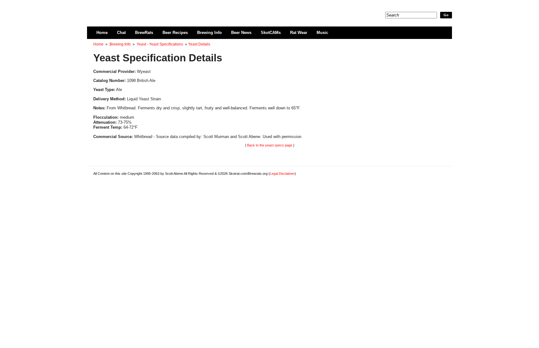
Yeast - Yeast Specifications (160, 44)
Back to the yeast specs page (269, 145)
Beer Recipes (175, 32)
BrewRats (144, 32)
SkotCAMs (271, 32)
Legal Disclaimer (282, 173)
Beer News (241, 32)
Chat (121, 32)
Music (322, 32)
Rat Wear (298, 32)
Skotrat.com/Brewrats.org (165, 9)
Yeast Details (199, 44)
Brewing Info (209, 32)
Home (102, 32)
